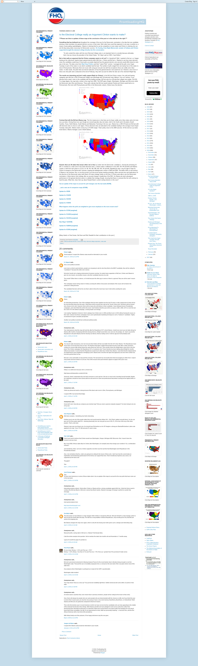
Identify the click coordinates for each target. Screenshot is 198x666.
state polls (103, 241)
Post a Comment (66, 631)
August (150, 162)
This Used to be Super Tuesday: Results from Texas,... (154, 239)
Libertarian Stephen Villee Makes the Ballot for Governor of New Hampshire (154, 276)
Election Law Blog (152, 282)
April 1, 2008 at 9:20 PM (70, 430)
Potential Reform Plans (152, 527)
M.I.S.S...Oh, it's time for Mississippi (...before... (155, 204)
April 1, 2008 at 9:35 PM (70, 466)
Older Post (135, 635)
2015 (148, 133)
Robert (66, 252)
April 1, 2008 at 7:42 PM (70, 382)
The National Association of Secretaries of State (154, 549)
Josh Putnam (68, 472)
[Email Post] (81, 239)
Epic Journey (151, 265)
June (149, 167)
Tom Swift (67, 436)
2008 (148, 150)
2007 (148, 257)
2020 (148, 121)
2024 (148, 112)
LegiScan (149, 538)
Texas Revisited (152, 249)
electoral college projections (93, 241)
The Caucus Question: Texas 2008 (154, 180)
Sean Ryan (67, 547)
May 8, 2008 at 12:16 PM (71, 618)
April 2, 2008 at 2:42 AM (70, 525)
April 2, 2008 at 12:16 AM (71, 508)
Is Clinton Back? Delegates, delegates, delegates (155, 234)
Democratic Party (81, 241)
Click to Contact (149, 45)
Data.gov (148, 552)
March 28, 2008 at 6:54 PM (71, 322)
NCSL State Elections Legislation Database (152, 543)
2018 (148, 126)
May (149, 169)
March (150, 174)
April (149, 171)
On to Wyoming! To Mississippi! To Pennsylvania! (153, 229)
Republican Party (42, 450)
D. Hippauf (67, 262)
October (150, 157)
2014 (148, 136)
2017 (148, 128)
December (151, 152)
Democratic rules (42, 347)
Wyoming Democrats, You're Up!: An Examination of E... (154, 209)
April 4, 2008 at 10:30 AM (71, 575)
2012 (148, 140)
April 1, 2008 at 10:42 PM (71, 494)
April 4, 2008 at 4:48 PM (70, 587)
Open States (149, 540)
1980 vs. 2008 (152, 195)
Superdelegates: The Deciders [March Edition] (154, 214)
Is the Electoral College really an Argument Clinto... (154, 185)
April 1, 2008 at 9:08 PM (70, 408)
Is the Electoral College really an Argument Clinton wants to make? (92, 34)
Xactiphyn (67, 513)
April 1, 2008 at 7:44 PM (70, 396)
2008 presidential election (70, 241)
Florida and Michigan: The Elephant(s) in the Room (155, 223)
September (151, 159)
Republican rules (42, 351)
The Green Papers (151, 546)
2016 (148, 131)
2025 (148, 109)
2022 (148, 116)
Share (61, 243)
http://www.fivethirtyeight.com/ (72, 505)
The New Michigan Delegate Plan (153, 177)
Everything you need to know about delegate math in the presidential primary (45, 432)
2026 (148, 107)
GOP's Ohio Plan (151, 529)
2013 (148, 138)
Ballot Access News (153, 273)
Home (99, 635)
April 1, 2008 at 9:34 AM (70, 336)
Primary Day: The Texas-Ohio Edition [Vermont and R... (155, 245)
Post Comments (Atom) (73, 638)
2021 (148, 119)
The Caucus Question (154, 193)
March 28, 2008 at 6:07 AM (71, 291)
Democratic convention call (45, 349)
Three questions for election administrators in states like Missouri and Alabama (154, 285)
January (150, 254)
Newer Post (63, 635)
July (149, 164)
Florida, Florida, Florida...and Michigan (152, 199)
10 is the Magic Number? (152, 190)
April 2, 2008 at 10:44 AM (71, 554)
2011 (148, 143)
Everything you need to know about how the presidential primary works (45, 427)
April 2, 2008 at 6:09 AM (70, 542)
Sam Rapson (67, 413)
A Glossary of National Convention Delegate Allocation (44, 437)
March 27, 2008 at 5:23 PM (71, 256)
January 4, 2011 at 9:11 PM (71, 628)
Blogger (103, 652)
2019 (148, 124)
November (151, 155)
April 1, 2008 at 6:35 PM (70, 362)
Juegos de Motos (69, 623)
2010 (148, 145)
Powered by (148, 99)
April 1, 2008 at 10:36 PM (71, 480)
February (151, 252)
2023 (148, 114)
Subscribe (153, 93)
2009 (148, 148)
